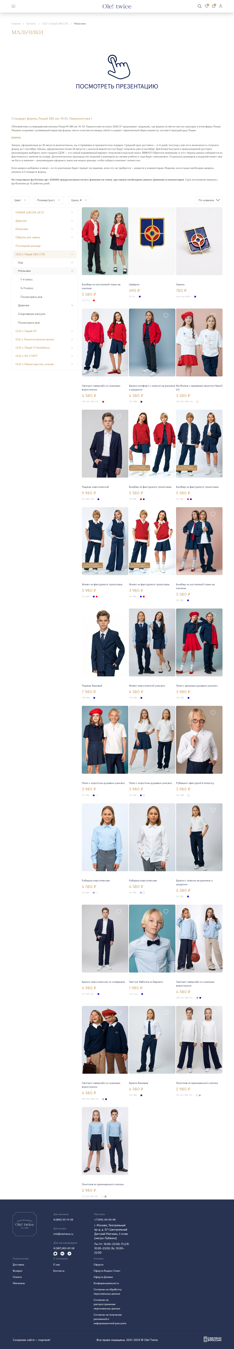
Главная (16, 23)
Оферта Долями (103, 1277)
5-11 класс (27, 288)
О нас (56, 1264)
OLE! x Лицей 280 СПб (55, 23)
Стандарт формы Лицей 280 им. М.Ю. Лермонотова (50, 118)
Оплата (17, 1277)
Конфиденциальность (106, 1283)
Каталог (31, 23)
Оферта (98, 1264)
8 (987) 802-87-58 (63, 1248)
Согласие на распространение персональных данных (107, 1304)
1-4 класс (27, 279)
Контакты (58, 1270)
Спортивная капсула (31, 314)
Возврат (18, 1270)
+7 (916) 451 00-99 (105, 1219)
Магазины (19, 1283)
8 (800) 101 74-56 (63, 1219)
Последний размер (28, 246)
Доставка (18, 1264)
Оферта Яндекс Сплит (107, 1270)
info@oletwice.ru (63, 1233)
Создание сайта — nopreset (31, 1340)
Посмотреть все (31, 297)
